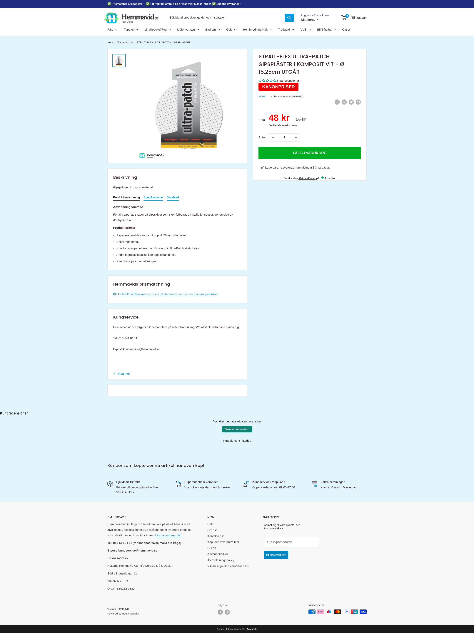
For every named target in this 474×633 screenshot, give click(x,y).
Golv (229, 29)
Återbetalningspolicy (220, 560)
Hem (110, 42)
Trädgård (284, 29)
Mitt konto (308, 19)
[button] (267, 80)
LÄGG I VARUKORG (310, 153)
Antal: (262, 137)
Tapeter (129, 29)
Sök (210, 524)
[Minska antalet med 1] (273, 137)
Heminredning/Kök (255, 29)
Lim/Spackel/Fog (155, 29)
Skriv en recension (237, 429)
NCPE (262, 96)
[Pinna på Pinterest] (344, 102)
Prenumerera (276, 555)
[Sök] (289, 18)
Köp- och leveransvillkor (223, 542)
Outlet (346, 29)
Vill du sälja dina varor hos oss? (228, 566)
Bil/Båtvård (324, 29)
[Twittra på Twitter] (351, 102)
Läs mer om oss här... (169, 535)
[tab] (126, 198)
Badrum (210, 29)
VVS (304, 29)
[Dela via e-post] (358, 102)
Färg (110, 29)
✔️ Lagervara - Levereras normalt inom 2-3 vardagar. (295, 167)
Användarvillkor (217, 554)
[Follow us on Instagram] (227, 612)
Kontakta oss (215, 536)
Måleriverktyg (186, 29)
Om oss (212, 530)
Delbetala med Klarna (283, 125)
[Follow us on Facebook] (220, 612)
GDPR (211, 548)
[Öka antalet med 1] (296, 137)
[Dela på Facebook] (337, 102)
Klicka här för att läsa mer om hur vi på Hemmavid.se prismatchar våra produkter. (165, 294)
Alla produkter (125, 42)
